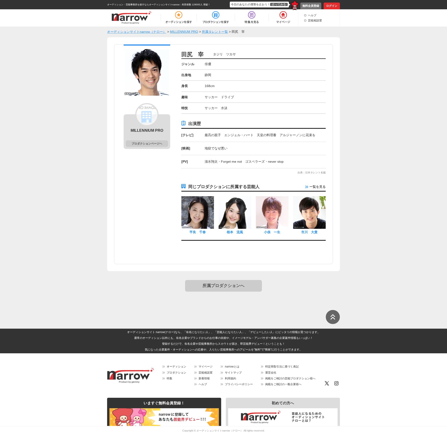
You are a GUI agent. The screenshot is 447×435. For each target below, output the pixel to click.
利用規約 (230, 378)
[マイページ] (283, 17)
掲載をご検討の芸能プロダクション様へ (290, 378)
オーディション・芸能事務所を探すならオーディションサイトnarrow (143, 4)
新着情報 (204, 378)
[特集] (251, 17)
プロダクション (176, 372)
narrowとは (232, 366)
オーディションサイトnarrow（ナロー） (219, 430)
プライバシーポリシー (239, 384)
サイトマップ (233, 372)
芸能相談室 (315, 20)
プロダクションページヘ (147, 143)
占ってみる (279, 4)
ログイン (331, 5)
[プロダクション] (215, 17)
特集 (169, 378)
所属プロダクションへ (223, 285)
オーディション (176, 366)
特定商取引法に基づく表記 (282, 366)
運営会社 (270, 372)
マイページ (206, 366)
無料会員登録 (310, 5)
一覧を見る (317, 187)
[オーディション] (178, 17)
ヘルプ (312, 15)
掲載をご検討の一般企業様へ (283, 384)
